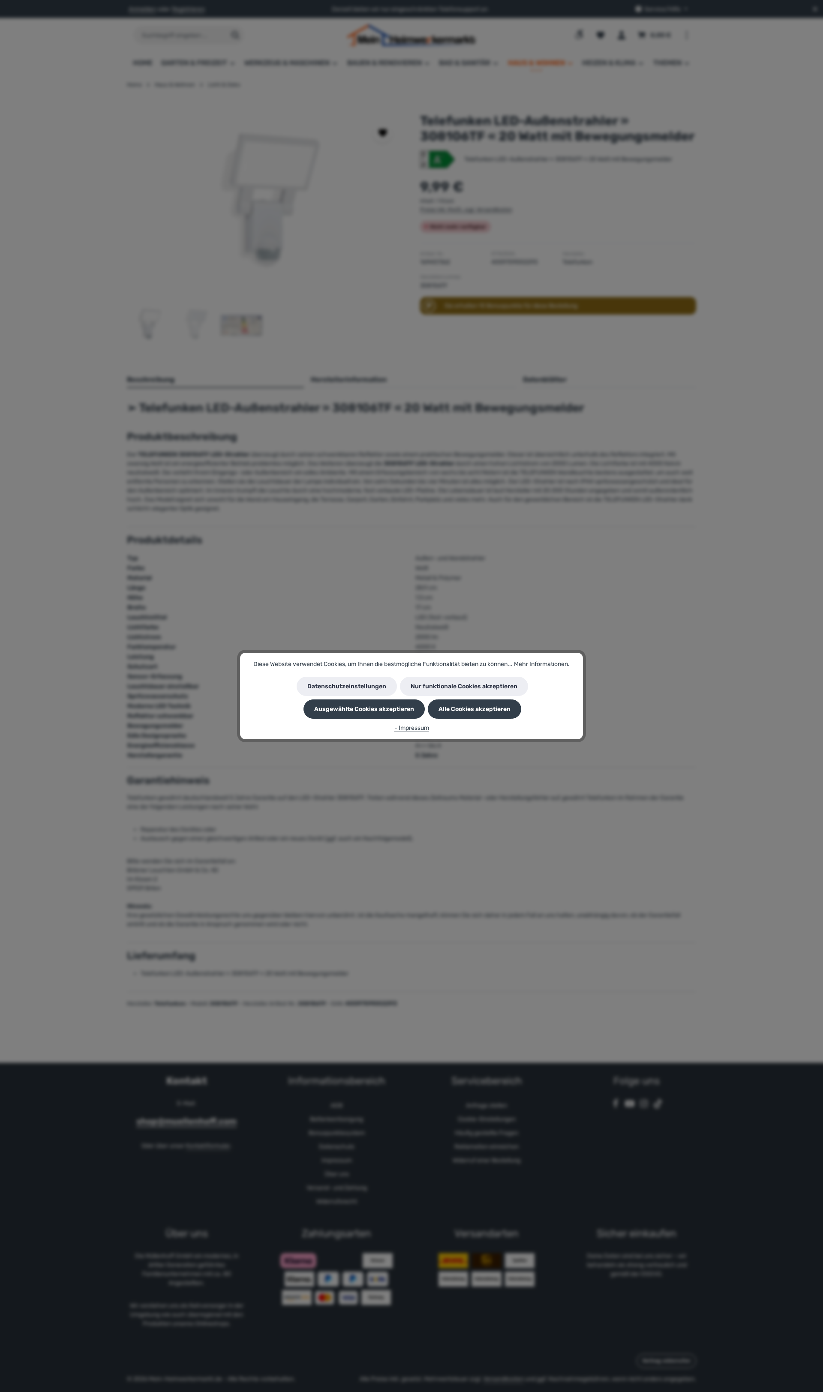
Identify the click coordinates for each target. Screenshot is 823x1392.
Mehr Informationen (541, 664)
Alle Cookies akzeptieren (475, 709)
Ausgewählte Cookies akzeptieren (364, 709)
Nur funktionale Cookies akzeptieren (464, 686)
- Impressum (411, 728)
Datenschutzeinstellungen (346, 686)
